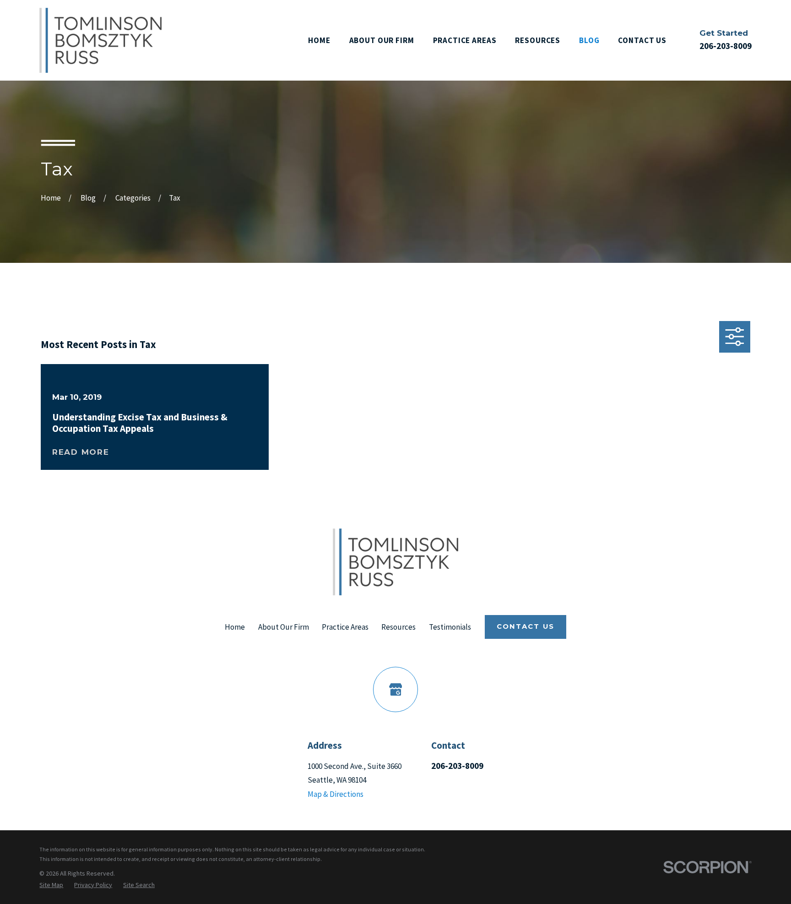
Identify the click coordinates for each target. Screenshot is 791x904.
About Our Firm (283, 627)
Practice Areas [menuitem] (465, 40)
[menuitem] (51, 885)
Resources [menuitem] (537, 40)
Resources (398, 627)
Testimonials (450, 627)
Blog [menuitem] (589, 40)
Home (235, 627)
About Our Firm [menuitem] (381, 40)
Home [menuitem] (319, 40)
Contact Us (525, 626)
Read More (80, 452)
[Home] (100, 40)
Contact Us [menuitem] (642, 40)
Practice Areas (345, 627)
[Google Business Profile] (395, 689)
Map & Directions (335, 794)
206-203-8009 (725, 45)
